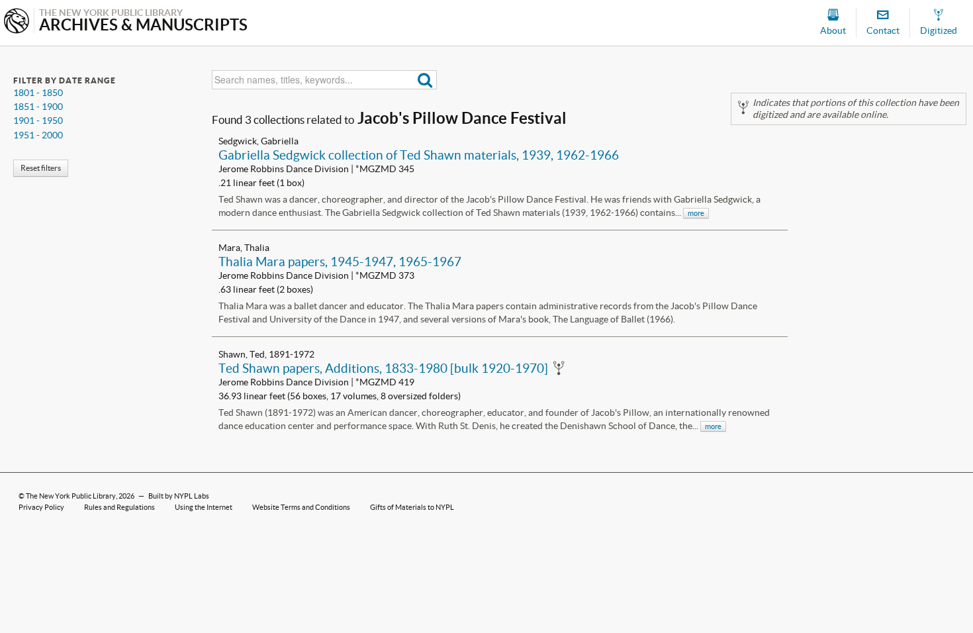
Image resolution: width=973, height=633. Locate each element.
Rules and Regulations (119, 507)
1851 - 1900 (38, 106)
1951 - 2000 (38, 135)
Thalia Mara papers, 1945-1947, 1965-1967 (339, 261)
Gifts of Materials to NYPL (412, 507)
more (696, 213)
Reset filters (41, 168)
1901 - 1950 (38, 120)
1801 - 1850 (38, 92)
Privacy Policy (41, 507)
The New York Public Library (71, 496)
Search (425, 79)
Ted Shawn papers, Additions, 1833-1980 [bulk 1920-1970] (383, 368)
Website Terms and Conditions (301, 507)
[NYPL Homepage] (16, 22)
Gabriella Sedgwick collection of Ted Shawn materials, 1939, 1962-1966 (418, 155)
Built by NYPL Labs (178, 496)
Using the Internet (203, 507)
